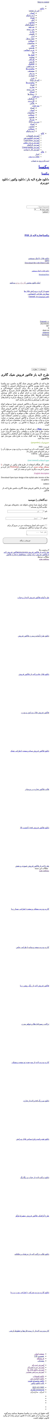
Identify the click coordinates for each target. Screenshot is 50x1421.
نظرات (35, 369)
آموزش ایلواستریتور (31, 138)
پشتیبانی (41, 1361)
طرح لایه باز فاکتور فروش (38, 552)
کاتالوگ (31, 64)
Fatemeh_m (33, 296)
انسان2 (31, 76)
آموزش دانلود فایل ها (35, 1370)
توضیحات (43, 369)
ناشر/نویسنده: (43, 296)
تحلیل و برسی (33, 156)
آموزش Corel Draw (31, 140)
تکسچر (31, 34)
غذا (33, 52)
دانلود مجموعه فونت (36, 1381)
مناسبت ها (30, 69)
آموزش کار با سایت (31, 150)
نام (45, 511)
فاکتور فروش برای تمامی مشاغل (34, 554)
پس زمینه (30, 29)
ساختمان (30, 43)
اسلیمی (31, 22)
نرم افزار (35, 96)
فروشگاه (40, 1358)
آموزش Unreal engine (30, 147)
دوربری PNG (34, 122)
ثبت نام (46, 161)
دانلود (42, 8)
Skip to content (43, 2)
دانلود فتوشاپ (38, 1376)
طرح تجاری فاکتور (13, 554)
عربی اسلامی (29, 50)
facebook (45, 335)
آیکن (32, 20)
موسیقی (31, 71)
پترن (32, 78)
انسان (32, 13)
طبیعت (31, 48)
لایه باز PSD (34, 80)
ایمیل (44, 518)
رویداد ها (31, 94)
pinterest (46, 332)
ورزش (31, 73)
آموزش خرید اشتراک (36, 1367)
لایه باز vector (34, 11)
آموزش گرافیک (33, 145)
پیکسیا (44, 167)
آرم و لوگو (30, 15)
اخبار (37, 154)
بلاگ (42, 152)
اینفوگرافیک (29, 25)
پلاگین (32, 103)
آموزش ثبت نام (38, 1365)
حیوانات (31, 41)
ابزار (32, 36)
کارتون (31, 62)
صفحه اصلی (39, 1354)
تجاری (32, 32)
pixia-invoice (23, 552)
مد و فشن (30, 66)
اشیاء (32, 18)
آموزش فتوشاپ (32, 136)
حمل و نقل (30, 39)
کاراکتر (31, 59)
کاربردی (31, 101)
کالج (42, 133)
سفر (32, 45)
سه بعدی (35, 106)
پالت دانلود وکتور (37, 1383)
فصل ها (31, 55)
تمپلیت (31, 57)
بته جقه (31, 27)
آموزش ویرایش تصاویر (35, 1372)
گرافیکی (31, 99)
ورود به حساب (37, 161)
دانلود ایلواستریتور (37, 1379)
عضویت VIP (39, 1356)
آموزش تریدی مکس (31, 143)
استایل (31, 92)
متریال (31, 119)
